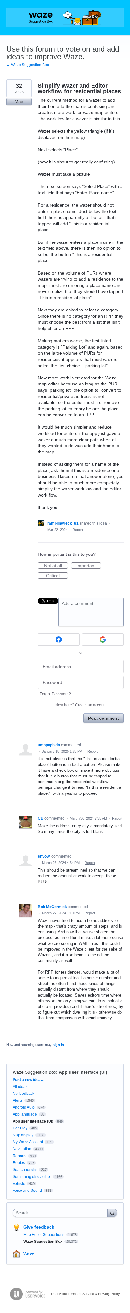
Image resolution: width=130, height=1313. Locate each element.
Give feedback (38, 1227)
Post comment (103, 718)
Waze (28, 1253)
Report (92, 751)
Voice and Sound (27, 1190)
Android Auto (24, 1107)
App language (25, 1114)
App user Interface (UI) (83, 1072)
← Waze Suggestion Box (27, 65)
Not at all (56, 566)
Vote (19, 102)
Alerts (17, 1100)
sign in (58, 1045)
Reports (19, 1156)
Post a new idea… (28, 1079)
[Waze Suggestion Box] (65, 17)
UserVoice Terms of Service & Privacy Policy (85, 1293)
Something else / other (32, 1176)
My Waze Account (28, 1142)
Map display (23, 1135)
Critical (57, 576)
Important (88, 566)
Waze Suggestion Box (34, 1072)
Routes (19, 1163)
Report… (79, 529)
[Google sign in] (103, 639)
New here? (81, 705)
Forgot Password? (55, 694)
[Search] (112, 1213)
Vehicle (19, 1183)
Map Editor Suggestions (44, 1234)
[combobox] (61, 1213)
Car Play (20, 1128)
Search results (25, 1170)
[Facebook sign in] (59, 639)
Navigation (22, 1149)
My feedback (23, 1093)
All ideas (20, 1086)
